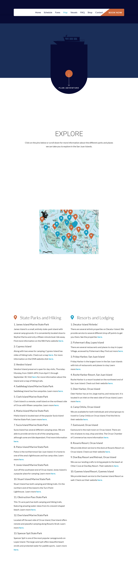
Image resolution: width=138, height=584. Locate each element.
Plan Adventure (69, 88)
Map (65, 12)
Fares (57, 12)
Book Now (115, 12)
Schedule (48, 12)
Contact (99, 12)
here (34, 377)
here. (61, 340)
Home (38, 12)
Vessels (73, 12)
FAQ (82, 12)
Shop (90, 12)
